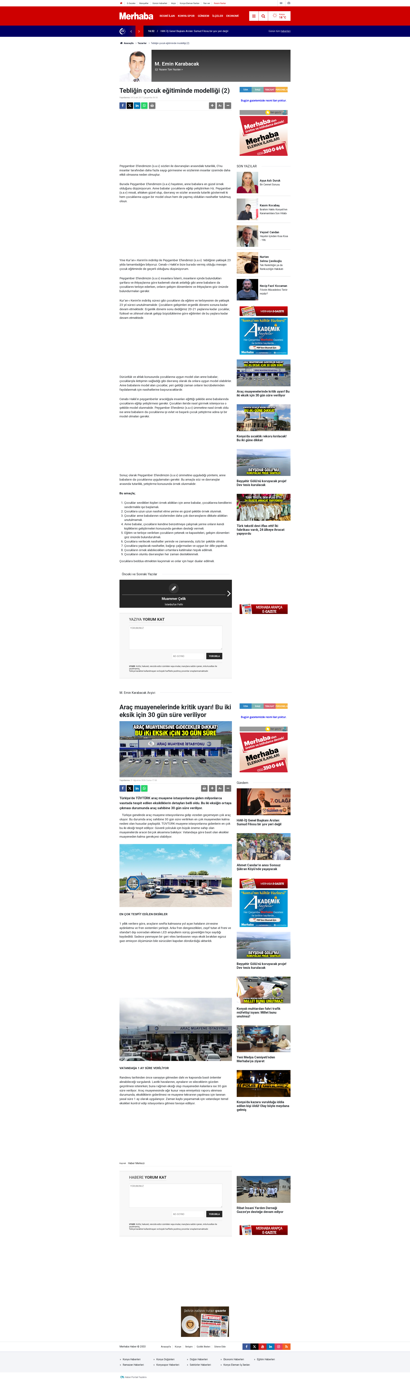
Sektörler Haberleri (200, 1364)
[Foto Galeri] (289, 3)
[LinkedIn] (137, 105)
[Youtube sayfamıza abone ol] (262, 1346)
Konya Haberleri (131, 1359)
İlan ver (206, 3)
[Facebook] (122, 105)
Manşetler (143, 3)
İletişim (189, 1346)
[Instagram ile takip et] (279, 1346)
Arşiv (173, 3)
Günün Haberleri (159, 3)
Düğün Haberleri (199, 1359)
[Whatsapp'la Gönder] (144, 105)
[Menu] (254, 16)
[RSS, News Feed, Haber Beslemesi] (287, 1346)
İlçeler (217, 15)
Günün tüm (280, 31)
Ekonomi (232, 15)
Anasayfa (128, 43)
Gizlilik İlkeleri (203, 1346)
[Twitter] (130, 105)
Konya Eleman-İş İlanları (236, 1364)
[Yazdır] (152, 105)
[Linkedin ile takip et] (270, 1346)
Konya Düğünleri (165, 1359)
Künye (178, 1346)
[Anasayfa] (121, 3)
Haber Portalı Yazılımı (136, 1377)
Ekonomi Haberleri (233, 1359)
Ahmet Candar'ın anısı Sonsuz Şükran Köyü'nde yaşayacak (192, 31)
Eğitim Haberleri (266, 1359)
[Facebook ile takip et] (246, 1346)
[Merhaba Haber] (136, 15)
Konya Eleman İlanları (189, 3)
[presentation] (131, 31)
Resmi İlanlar (220, 3)
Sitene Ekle (220, 1346)
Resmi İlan (167, 15)
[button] (212, 105)
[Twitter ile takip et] (254, 1346)
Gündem (203, 15)
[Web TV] (281, 3)
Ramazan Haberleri (133, 1364)
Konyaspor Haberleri (167, 1364)
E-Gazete (131, 3)
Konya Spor (186, 15)
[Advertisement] (175, 136)
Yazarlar (142, 43)
